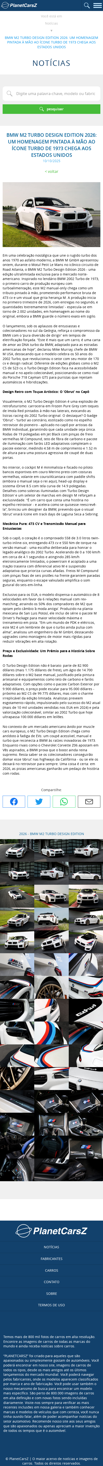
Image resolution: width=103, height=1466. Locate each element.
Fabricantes (52, 1258)
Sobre (51, 1293)
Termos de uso (51, 1305)
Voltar (53, 171)
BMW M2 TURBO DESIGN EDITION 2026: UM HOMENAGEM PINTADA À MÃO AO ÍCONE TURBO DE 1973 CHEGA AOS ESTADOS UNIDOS (51, 42)
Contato (51, 1282)
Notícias (51, 23)
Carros (51, 1270)
